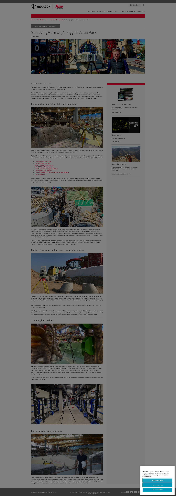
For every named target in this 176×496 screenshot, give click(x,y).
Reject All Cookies (157, 485)
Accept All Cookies (157, 480)
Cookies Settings (157, 489)
